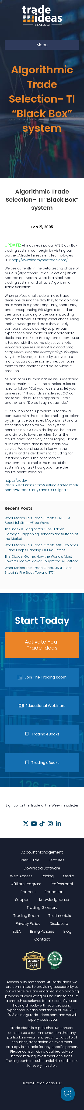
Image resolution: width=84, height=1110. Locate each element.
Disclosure (59, 923)
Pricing (48, 876)
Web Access (21, 876)
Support (22, 899)
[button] (26, 823)
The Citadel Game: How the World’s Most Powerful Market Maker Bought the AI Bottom (41, 558)
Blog (67, 931)
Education (54, 891)
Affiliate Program (26, 884)
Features (56, 860)
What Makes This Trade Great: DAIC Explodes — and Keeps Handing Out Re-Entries (41, 547)
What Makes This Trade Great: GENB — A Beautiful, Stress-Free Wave (37, 520)
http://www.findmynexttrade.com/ (40, 260)
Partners (28, 891)
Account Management (42, 852)
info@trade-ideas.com (39, 1015)
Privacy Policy (28, 923)
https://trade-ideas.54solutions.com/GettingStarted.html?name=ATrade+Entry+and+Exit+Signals (42, 485)
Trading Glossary (42, 907)
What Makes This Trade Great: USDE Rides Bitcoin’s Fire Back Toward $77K (39, 570)
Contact (42, 939)
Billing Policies (42, 931)
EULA (17, 931)
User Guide (29, 860)
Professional (62, 884)
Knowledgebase (54, 899)
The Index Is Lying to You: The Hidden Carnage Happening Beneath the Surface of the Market (41, 534)
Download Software (42, 868)
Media (68, 876)
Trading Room (26, 915)
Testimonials (59, 915)
